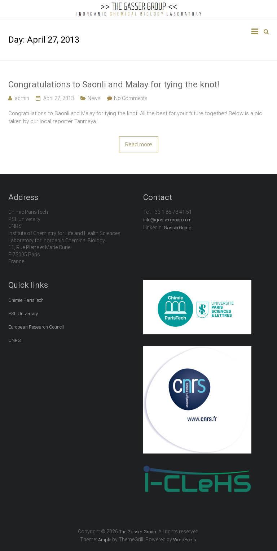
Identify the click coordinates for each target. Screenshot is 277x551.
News (94, 98)
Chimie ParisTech (26, 300)
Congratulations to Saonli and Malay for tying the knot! (113, 84)
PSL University (23, 313)
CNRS (14, 340)
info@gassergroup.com (167, 219)
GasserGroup (178, 227)
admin (22, 98)
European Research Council (36, 327)
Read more (138, 144)
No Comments (131, 98)
